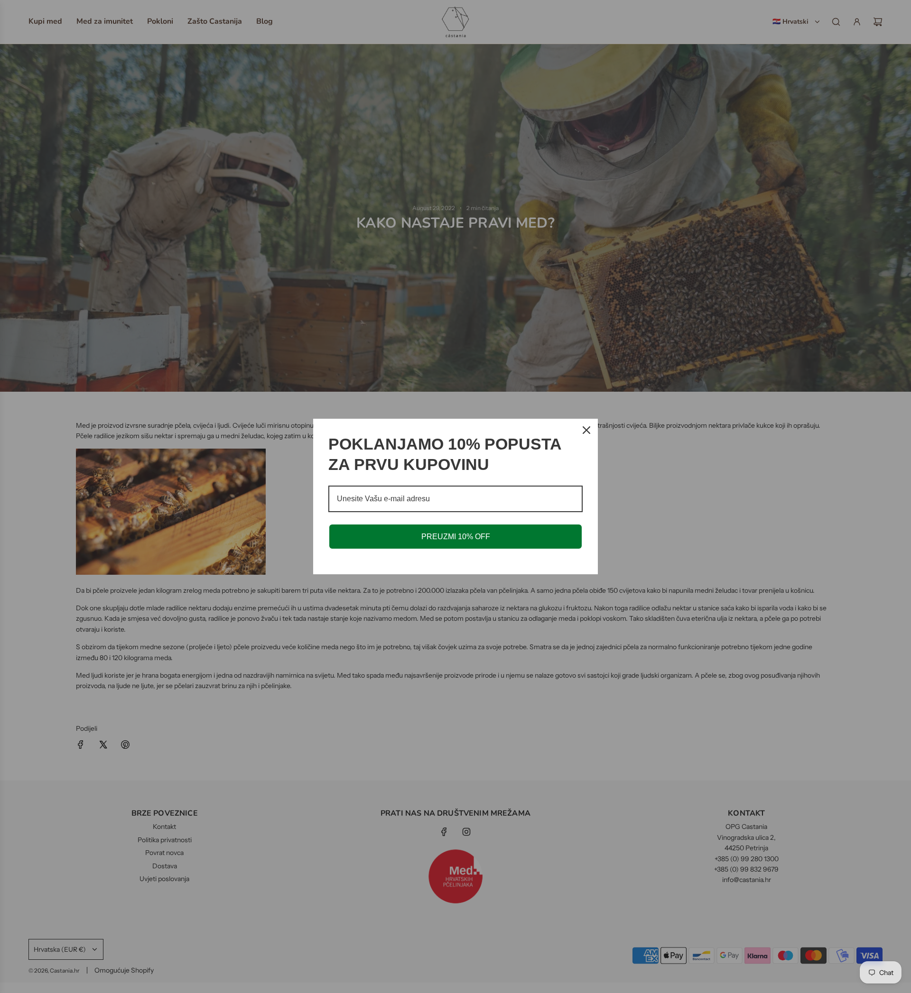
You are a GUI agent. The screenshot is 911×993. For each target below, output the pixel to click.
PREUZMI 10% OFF (455, 537)
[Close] (586, 430)
